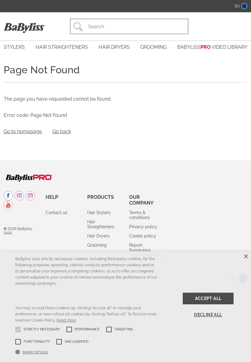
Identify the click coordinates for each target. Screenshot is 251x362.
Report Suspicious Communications (146, 250)
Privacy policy (143, 226)
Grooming (97, 245)
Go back (61, 131)
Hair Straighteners (100, 224)
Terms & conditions (139, 215)
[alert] (125, 306)
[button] (87, 351)
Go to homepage (23, 131)
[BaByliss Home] (25, 28)
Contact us (56, 212)
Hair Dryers (98, 235)
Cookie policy (142, 235)
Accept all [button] (208, 298)
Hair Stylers (99, 212)
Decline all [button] (208, 314)
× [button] (245, 256)
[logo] (29, 177)
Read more (66, 320)
